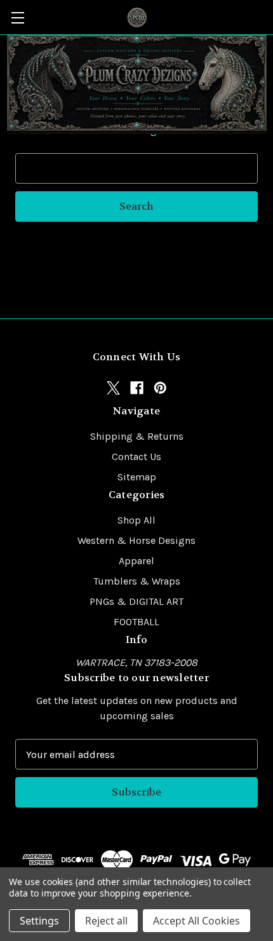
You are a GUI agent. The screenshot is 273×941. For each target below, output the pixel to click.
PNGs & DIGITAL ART (136, 601)
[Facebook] (136, 388)
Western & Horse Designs (136, 540)
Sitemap (136, 477)
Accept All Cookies (196, 921)
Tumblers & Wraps (136, 581)
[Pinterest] (160, 388)
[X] (113, 388)
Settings (39, 921)
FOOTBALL (136, 622)
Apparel (136, 561)
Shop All (136, 520)
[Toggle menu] (17, 17)
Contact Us (136, 456)
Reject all (106, 921)
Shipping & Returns (136, 436)
